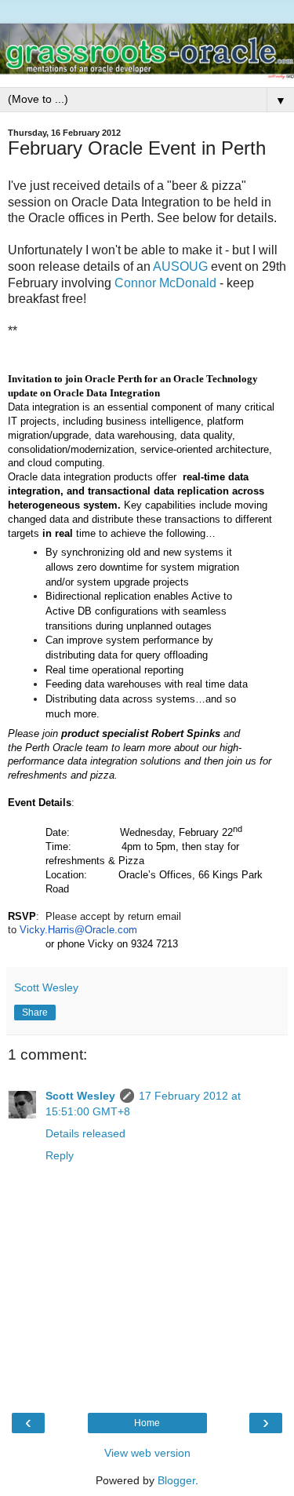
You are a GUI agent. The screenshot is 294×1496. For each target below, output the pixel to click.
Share (35, 1012)
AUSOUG (180, 266)
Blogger (176, 1480)
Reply (59, 1155)
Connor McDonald (165, 283)
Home (147, 1423)
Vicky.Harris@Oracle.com (78, 930)
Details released (85, 1133)
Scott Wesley (80, 1095)
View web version (147, 1453)
